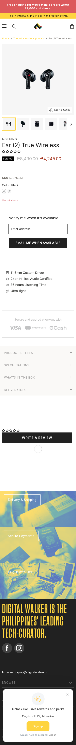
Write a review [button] (37, 438)
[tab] (38, 352)
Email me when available (38, 243)
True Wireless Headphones (28, 38)
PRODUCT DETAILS (18, 353)
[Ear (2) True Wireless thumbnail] (8, 124)
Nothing (9, 139)
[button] (11, 151)
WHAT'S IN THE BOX (19, 377)
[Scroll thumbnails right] (70, 124)
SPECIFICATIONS (16, 365)
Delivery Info (15, 389)
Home (5, 38)
